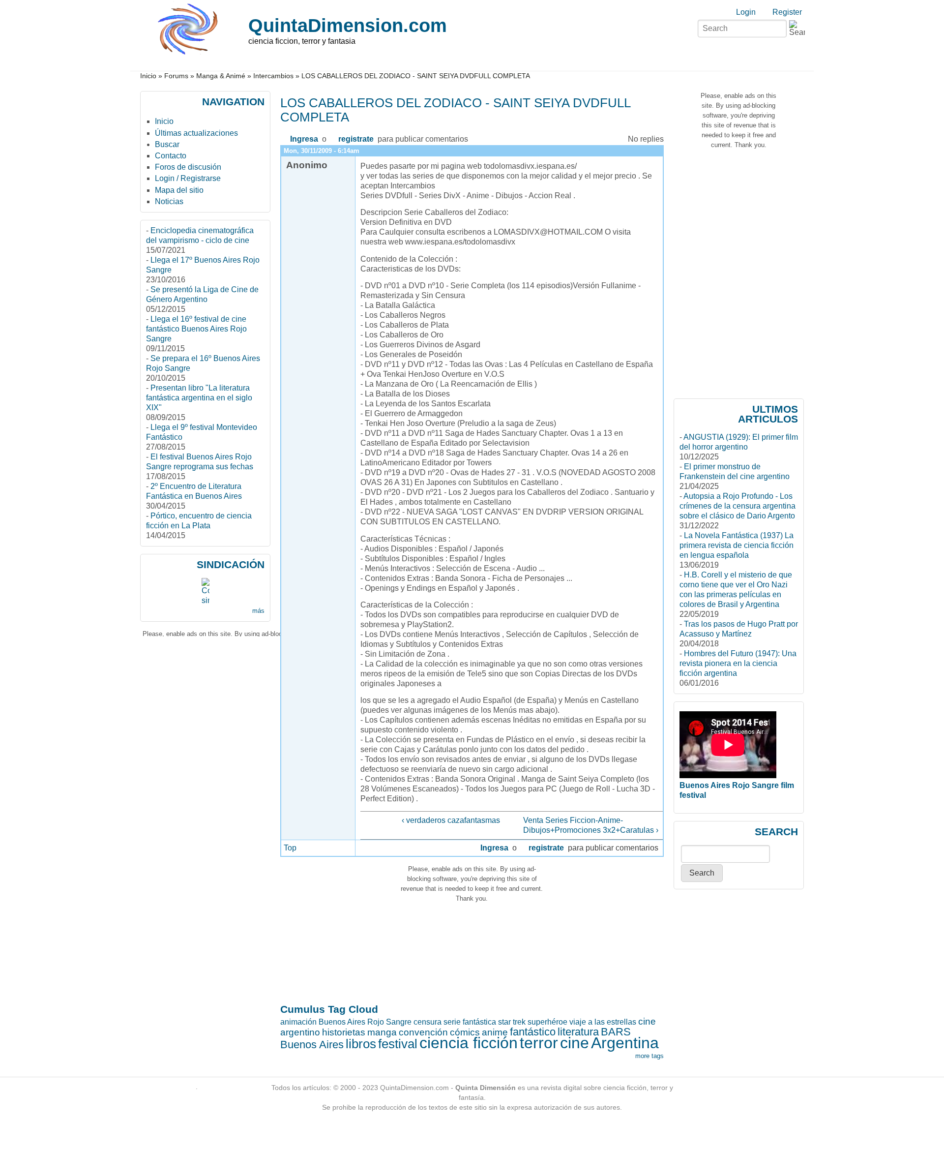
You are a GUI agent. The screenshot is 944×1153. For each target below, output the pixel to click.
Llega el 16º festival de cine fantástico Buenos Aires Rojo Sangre (196, 329)
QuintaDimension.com (347, 25)
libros (361, 1044)
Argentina (625, 1043)
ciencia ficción (468, 1043)
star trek (512, 1022)
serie (452, 1022)
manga (382, 1032)
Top (290, 848)
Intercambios (273, 76)
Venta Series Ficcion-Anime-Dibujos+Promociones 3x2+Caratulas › (590, 825)
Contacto (170, 156)
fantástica (479, 1022)
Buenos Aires (312, 1044)
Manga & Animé (220, 76)
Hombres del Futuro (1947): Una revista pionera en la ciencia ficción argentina (737, 663)
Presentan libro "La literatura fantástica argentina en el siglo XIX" (199, 398)
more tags (649, 1056)
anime (495, 1032)
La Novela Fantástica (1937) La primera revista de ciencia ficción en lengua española (736, 545)
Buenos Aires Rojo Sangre (365, 1022)
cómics (465, 1032)
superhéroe (547, 1022)
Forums (176, 76)
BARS (616, 1032)
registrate (356, 139)
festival (397, 1044)
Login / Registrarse (188, 178)
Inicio (148, 76)
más (258, 610)
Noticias (169, 201)
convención (423, 1032)
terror (539, 1043)
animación (298, 1022)
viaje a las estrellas (602, 1022)
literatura (578, 1032)
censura (427, 1022)
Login (746, 12)
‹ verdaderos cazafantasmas (451, 820)
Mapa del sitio (179, 190)
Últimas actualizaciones (196, 133)
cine (574, 1043)
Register (787, 12)
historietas (343, 1032)
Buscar (167, 144)
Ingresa (304, 139)
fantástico (533, 1032)
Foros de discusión (188, 167)
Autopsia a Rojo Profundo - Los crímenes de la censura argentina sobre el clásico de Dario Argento (737, 506)
